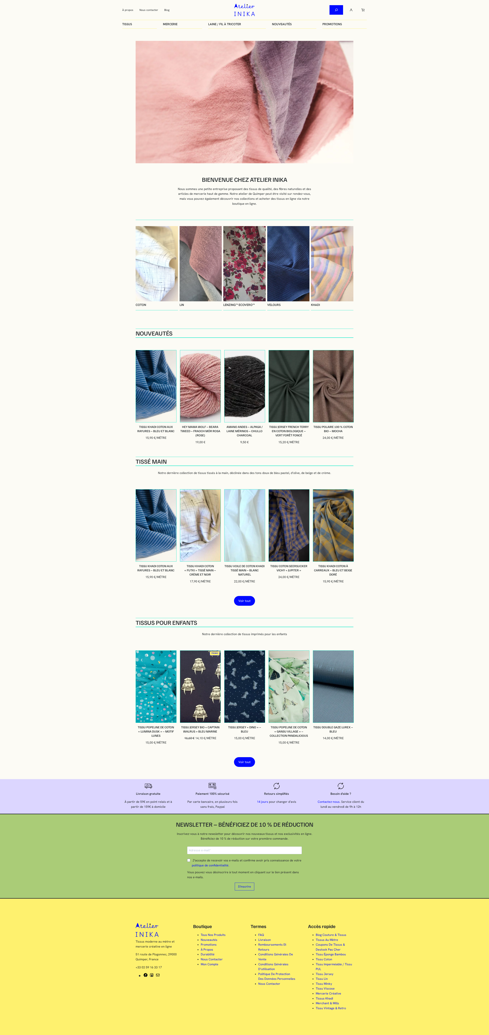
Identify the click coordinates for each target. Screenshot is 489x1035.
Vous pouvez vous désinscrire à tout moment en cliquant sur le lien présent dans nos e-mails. (243, 874)
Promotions (332, 24)
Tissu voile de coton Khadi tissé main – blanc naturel (244, 570)
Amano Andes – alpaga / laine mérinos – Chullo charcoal (245, 431)
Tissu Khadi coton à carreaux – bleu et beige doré (333, 570)
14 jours (262, 802)
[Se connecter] (351, 9)
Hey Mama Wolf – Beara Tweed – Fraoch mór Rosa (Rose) (200, 431)
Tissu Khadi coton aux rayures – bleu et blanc (155, 429)
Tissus (127, 24)
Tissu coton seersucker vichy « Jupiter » (288, 568)
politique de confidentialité (210, 865)
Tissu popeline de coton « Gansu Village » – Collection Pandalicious (289, 731)
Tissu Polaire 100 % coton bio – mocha (333, 429)
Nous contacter (148, 10)
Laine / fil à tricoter (224, 24)
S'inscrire (244, 887)
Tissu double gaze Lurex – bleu (333, 729)
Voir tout (244, 601)
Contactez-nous (329, 802)
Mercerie (170, 24)
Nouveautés (282, 24)
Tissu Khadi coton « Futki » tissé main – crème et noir (200, 570)
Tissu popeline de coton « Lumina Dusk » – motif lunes (156, 731)
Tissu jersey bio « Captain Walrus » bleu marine (200, 729)
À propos (127, 10)
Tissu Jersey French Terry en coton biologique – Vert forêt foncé (289, 431)
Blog (166, 10)
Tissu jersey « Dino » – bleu (244, 729)
